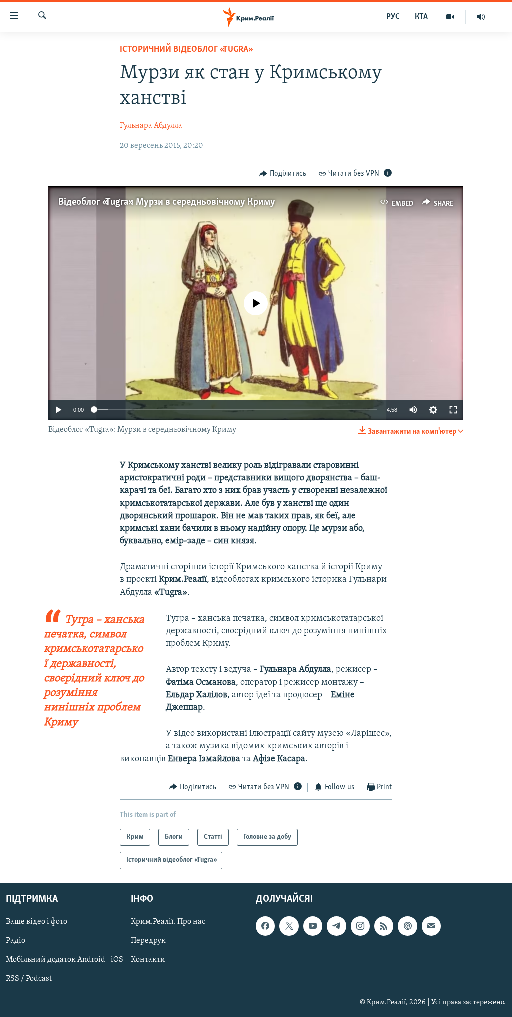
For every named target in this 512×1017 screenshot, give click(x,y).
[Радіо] (481, 17)
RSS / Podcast (29, 979)
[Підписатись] (431, 926)
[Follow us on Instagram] (360, 926)
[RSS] (384, 926)
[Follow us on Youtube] (313, 926)
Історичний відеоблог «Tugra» (186, 50)
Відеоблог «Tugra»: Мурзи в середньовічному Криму (167, 203)
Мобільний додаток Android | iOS (65, 960)
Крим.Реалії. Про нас (168, 922)
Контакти (148, 960)
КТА (421, 17)
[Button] (283, 174)
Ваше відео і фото (37, 922)
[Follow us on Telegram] (336, 926)
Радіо (16, 941)
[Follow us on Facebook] (265, 926)
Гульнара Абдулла (151, 126)
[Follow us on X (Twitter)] (289, 926)
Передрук (148, 941)
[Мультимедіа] (451, 17)
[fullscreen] (454, 410)
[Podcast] (407, 926)
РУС (393, 17)
